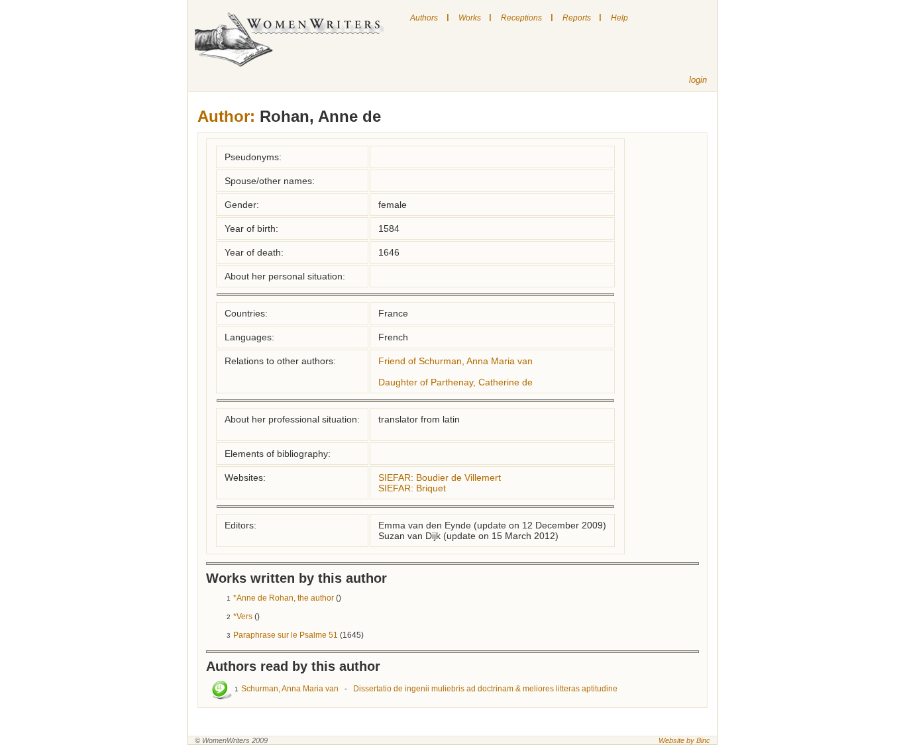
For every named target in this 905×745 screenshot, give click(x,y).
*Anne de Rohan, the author (283, 598)
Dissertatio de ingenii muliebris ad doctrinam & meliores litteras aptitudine (485, 688)
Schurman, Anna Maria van (290, 688)
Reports (576, 18)
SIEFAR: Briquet (412, 488)
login (698, 80)
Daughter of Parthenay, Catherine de (455, 382)
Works (469, 18)
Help (619, 18)
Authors (424, 18)
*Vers (242, 616)
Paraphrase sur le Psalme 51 (285, 635)
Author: (226, 116)
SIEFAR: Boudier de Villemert (439, 477)
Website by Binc (684, 740)
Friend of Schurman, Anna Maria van (455, 361)
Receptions (521, 18)
